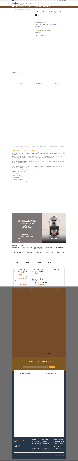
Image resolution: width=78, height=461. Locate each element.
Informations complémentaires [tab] (22, 79)
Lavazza (36, 39)
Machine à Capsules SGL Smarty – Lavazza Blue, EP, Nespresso (28, 260)
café (13, 6)
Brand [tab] (29, 79)
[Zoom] (13, 70)
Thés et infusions (37, 6)
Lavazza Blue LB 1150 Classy (61, 259)
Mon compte (45, 441)
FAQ (49, 6)
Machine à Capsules (29, 9)
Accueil (14, 9)
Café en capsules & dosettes (36, 443)
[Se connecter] (63, 3)
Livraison (56, 450)
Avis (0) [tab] (32, 79)
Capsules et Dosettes (20, 6)
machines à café (29, 6)
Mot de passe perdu (46, 450)
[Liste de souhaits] (61, 3)
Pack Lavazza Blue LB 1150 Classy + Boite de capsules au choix (39, 260)
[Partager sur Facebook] (36, 41)
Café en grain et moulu (35, 441)
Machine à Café (20, 9)
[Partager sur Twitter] (37, 41)
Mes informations (46, 446)
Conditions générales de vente (59, 441)
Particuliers (13, 0)
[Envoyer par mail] (39, 41)
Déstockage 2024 (45, 6)
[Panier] (65, 3)
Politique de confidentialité (59, 443)
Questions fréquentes (58, 448)
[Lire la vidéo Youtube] (39, 228)
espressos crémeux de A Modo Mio (37, 146)
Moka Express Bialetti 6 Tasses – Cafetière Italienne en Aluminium (50, 260)
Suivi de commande (46, 448)
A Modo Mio (60, 16)
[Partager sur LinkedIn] (40, 41)
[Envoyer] (57, 3)
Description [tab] (14, 79)
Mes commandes (46, 443)
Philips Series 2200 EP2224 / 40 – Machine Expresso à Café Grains (17, 260)
